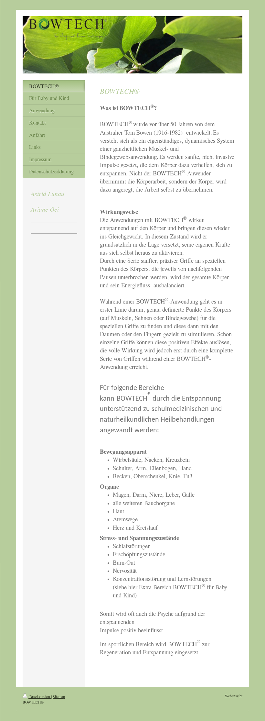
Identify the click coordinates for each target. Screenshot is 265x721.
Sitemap (59, 696)
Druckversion (39, 696)
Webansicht (233, 695)
